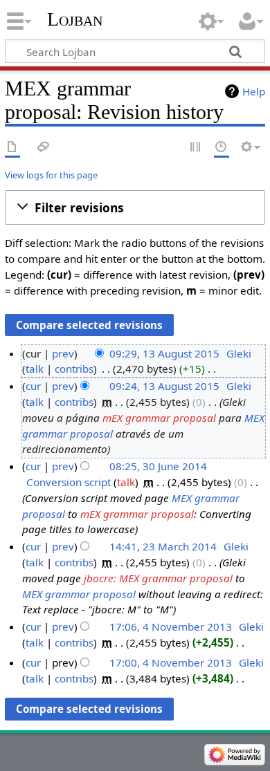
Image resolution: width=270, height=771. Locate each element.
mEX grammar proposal (159, 418)
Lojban (74, 19)
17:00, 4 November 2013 (170, 662)
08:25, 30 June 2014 (158, 466)
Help (253, 91)
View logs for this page (51, 175)
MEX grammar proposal (79, 594)
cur (33, 386)
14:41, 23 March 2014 (163, 546)
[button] (135, 207)
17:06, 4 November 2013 (170, 626)
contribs (74, 368)
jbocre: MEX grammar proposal (158, 578)
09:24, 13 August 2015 (164, 386)
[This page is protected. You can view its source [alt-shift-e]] (196, 148)
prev (63, 353)
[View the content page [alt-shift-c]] (12, 148)
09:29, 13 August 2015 (164, 353)
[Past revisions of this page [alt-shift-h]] (221, 148)
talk (35, 368)
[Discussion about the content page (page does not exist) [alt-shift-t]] (43, 148)
